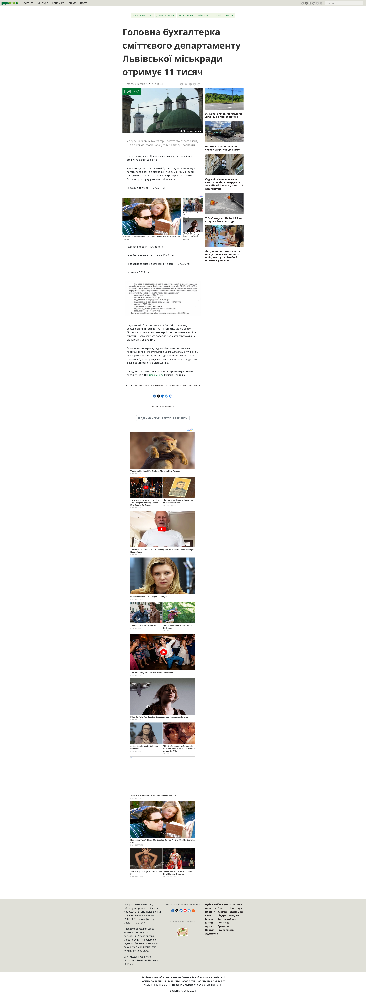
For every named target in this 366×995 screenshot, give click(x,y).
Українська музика (166, 15)
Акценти (210, 908)
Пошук (209, 930)
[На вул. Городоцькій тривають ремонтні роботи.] (224, 131)
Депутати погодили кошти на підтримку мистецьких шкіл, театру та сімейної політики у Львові (223, 255)
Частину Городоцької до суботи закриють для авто (222, 148)
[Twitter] (186, 84)
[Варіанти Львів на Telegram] (317, 3)
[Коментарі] (198, 84)
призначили (156, 374)
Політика (27, 3)
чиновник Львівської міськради (157, 385)
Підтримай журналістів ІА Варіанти (163, 418)
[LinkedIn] (190, 84)
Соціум (71, 3)
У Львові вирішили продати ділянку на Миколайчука (223, 115)
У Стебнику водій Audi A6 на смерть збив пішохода (223, 220)
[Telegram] (194, 84)
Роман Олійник (193, 385)
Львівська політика (142, 15)
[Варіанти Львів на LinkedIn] (310, 3)
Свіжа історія (204, 15)
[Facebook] (181, 84)
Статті (218, 15)
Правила (223, 926)
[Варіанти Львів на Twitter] (306, 3)
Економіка (57, 3)
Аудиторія (212, 933)
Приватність (226, 930)
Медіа (209, 919)
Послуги (223, 904)
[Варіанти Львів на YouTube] (313, 3)
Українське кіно (186, 15)
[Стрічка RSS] (321, 3)
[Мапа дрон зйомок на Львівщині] (183, 931)
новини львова (179, 385)
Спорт (82, 3)
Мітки (209, 922)
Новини (229, 15)
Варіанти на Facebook (162, 406)
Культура (42, 3)
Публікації (212, 904)
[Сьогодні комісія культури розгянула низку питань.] (224, 236)
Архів (208, 926)
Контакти (224, 919)
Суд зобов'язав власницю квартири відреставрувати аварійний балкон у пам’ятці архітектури (224, 183)
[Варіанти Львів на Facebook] (302, 3)
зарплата (137, 385)
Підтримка (225, 915)
